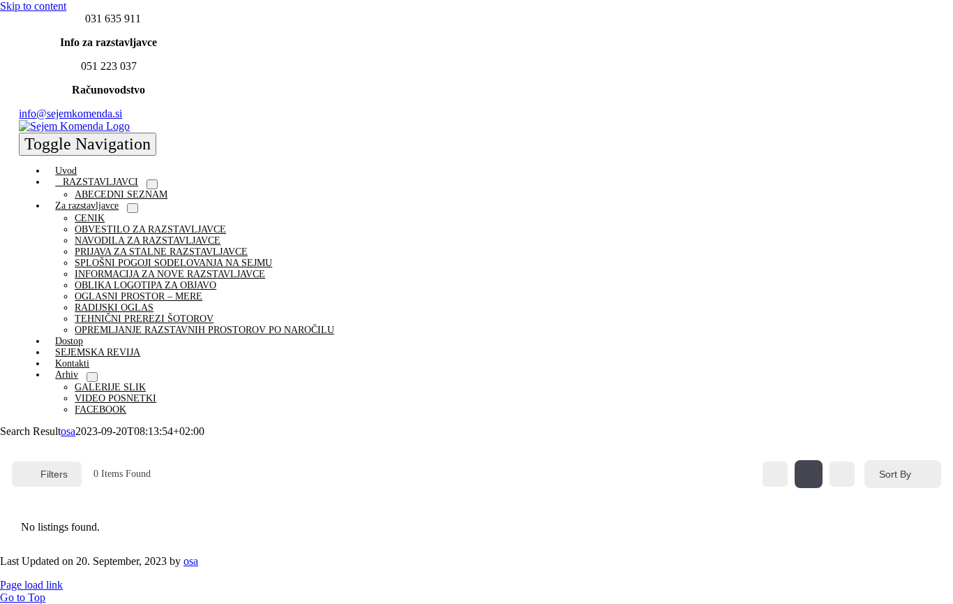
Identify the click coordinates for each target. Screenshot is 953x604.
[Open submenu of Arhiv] (92, 377)
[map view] (842, 474)
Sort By (895, 474)
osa (68, 431)
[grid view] (775, 474)
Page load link (31, 585)
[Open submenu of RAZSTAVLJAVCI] (152, 184)
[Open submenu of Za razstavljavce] (132, 208)
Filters (54, 474)
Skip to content (33, 6)
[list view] (809, 474)
